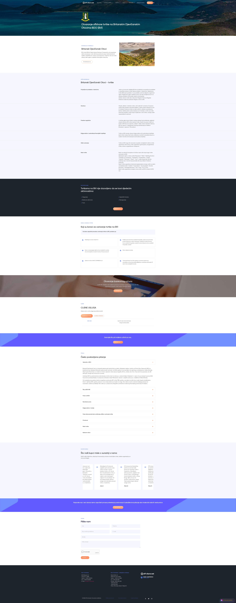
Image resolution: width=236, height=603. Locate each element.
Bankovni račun (140, 2)
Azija (124, 2)
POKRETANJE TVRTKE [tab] (86, 315)
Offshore (131, 2)
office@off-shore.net (89, 581)
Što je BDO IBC (86, 389)
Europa (117, 2)
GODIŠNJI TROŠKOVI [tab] (98, 315)
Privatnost (85, 420)
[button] (118, 362)
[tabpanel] (118, 322)
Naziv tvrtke (86, 426)
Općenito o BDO (87, 362)
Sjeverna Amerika (108, 2)
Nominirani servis (87, 401)
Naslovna (99, 2)
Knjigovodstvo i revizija (88, 408)
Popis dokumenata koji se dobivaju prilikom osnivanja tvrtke (98, 414)
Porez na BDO (86, 395)
